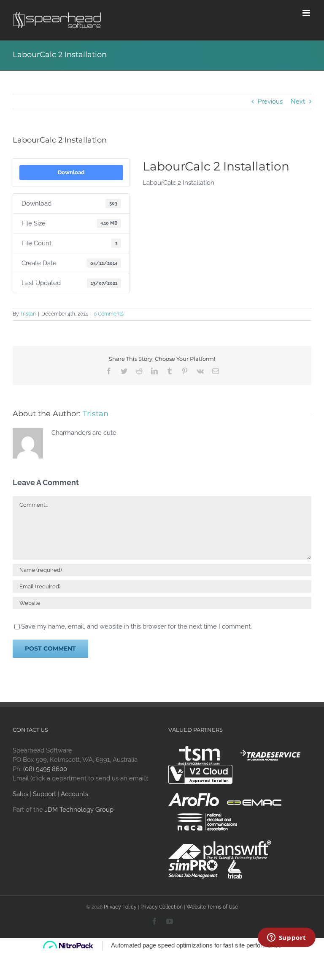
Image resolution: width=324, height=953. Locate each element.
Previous (270, 101)
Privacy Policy (120, 907)
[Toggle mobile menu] (306, 12)
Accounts (74, 794)
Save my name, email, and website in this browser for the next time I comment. (136, 626)
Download (71, 172)
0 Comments (109, 314)
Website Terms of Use (212, 907)
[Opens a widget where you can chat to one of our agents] (286, 938)
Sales (20, 794)
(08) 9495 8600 (45, 769)
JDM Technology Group (79, 809)
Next (298, 101)
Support (44, 794)
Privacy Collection (161, 907)
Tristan (28, 314)
